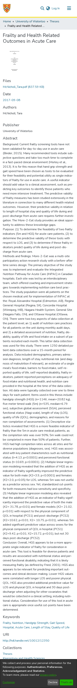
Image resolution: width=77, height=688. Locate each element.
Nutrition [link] (17, 623)
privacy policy (48, 675)
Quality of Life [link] (60, 627)
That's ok (66, 682)
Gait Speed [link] (57, 623)
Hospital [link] (8, 627)
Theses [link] (54, 21)
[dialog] (38, 673)
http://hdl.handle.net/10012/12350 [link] (26, 641)
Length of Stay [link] (40, 627)
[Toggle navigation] (69, 8)
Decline (52, 682)
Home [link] (7, 21)
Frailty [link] (7, 623)
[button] (7, 8)
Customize (9, 682)
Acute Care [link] (22, 627)
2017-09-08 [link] (11, 100)
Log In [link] (56, 8)
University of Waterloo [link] (30, 21)
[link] (23, 87)
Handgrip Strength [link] (36, 623)
